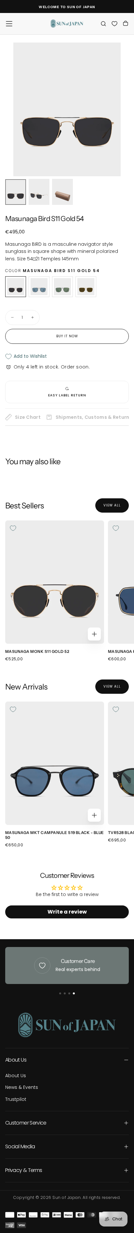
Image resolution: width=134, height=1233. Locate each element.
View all (112, 505)
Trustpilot (15, 1099)
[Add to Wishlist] (13, 528)
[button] (9, 24)
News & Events (21, 1087)
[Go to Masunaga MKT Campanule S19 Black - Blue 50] (54, 763)
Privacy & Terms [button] (23, 1170)
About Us (15, 1075)
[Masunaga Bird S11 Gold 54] (15, 286)
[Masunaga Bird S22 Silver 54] (39, 286)
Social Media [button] (20, 1146)
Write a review (67, 911)
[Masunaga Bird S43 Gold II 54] (85, 286)
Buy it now (67, 336)
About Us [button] (15, 1060)
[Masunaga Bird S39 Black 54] (62, 286)
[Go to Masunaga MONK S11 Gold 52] (54, 582)
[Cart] (125, 24)
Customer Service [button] (26, 1123)
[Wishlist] (114, 23)
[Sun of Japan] (67, 1025)
